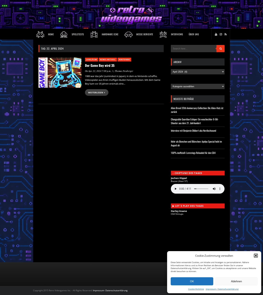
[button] (256, 255)
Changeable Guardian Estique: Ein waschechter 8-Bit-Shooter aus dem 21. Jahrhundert (195, 121)
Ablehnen (236, 281)
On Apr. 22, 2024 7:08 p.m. (98, 71)
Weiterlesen (96, 92)
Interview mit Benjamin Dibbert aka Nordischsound (193, 130)
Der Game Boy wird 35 (100, 65)
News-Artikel (108, 59)
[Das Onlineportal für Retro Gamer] (131, 24)
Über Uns (194, 34)
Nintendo (124, 59)
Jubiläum (91, 59)
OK (192, 281)
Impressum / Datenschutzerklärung (222, 289)
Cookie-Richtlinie (196, 289)
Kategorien (178, 82)
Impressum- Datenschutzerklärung (110, 290)
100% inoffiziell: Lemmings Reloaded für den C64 (193, 153)
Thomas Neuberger (124, 71)
